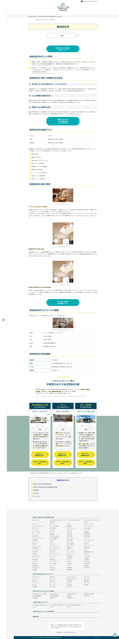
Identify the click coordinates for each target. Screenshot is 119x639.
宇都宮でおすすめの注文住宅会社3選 (90, 1)
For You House (36, 567)
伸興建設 (69, 526)
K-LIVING (35, 561)
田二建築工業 (87, 536)
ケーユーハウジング (72, 528)
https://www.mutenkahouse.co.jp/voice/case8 (48, 73)
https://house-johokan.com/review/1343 (45, 65)
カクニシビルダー (37, 555)
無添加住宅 (87, 547)
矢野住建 (87, 559)
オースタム (36, 530)
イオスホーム (36, 578)
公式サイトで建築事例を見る (39, 454)
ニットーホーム (88, 530)
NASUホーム (53, 551)
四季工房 (52, 576)
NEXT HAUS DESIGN (55, 536)
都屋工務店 (70, 569)
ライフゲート (87, 538)
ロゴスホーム (53, 524)
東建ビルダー (70, 547)
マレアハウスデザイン (89, 524)
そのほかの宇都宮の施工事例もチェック (63, 302)
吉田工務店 (87, 563)
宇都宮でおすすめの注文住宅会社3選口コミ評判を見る (63, 121)
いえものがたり (54, 549)
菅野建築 (87, 532)
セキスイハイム (54, 584)
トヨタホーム (53, 543)
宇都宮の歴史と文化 (54, 593)
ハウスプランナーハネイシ (39, 538)
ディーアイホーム (71, 538)
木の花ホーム (87, 561)
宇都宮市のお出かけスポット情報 (40, 593)
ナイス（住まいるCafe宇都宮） (74, 520)
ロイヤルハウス (71, 541)
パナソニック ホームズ (89, 539)
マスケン (87, 553)
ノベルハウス (36, 524)
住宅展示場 (36, 597)
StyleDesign (53, 539)
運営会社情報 (35, 616)
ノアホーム (53, 565)
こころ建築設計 (71, 543)
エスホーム (53, 557)
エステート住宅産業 (54, 526)
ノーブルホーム (54, 578)
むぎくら (69, 559)
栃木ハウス (36, 563)
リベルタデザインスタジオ (56, 547)
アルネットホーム (71, 553)
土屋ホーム (36, 580)
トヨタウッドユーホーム (55, 553)
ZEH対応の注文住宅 (71, 593)
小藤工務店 (70, 536)
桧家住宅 (87, 584)
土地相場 (69, 595)
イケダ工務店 (53, 563)
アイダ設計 (53, 586)
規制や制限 (53, 597)
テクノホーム (70, 565)
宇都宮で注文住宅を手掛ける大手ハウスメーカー (43, 574)
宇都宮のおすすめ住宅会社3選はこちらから (63, 49)
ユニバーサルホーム (37, 545)
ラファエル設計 (36, 532)
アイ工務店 (87, 578)
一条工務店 (70, 580)
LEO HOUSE (87, 567)
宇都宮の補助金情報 (54, 595)
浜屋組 (35, 553)
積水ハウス (53, 580)
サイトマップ (96, 637)
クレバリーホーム (71, 549)
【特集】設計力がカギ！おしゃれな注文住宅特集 (43, 611)
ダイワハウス (87, 582)
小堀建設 (87, 557)
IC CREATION (87, 555)
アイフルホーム (36, 582)
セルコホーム (70, 545)
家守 (86, 549)
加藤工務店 (70, 567)
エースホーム (87, 576)
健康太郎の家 (87, 534)
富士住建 (69, 584)
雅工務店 (87, 565)
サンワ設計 (36, 551)
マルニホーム (36, 541)
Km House (53, 567)
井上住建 (69, 532)
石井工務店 (36, 536)
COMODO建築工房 (54, 538)
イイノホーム (36, 496)
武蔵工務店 (36, 565)
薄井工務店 (70, 557)
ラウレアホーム (36, 557)
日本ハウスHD (36, 576)
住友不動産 (36, 490)
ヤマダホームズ (36, 549)
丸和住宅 (69, 555)
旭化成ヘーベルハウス (72, 578)
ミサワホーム (53, 582)
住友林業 (87, 580)
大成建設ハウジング (37, 547)
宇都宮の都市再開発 (37, 595)
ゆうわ (69, 524)
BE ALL (35, 543)
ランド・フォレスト (37, 534)
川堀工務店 (36, 539)
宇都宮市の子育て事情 (89, 593)
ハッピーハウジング (54, 561)
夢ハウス (87, 543)
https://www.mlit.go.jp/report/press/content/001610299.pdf (75, 396)
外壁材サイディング (72, 597)
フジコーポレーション (89, 545)
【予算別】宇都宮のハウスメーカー (40, 602)
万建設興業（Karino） (89, 551)
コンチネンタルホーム (72, 576)
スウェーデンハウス (54, 545)
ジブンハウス (87, 541)
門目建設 (35, 569)
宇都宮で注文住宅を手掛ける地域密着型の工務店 (45, 487)
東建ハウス (70, 561)
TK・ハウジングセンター (90, 526)
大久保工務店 (53, 528)
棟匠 (52, 541)
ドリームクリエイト (72, 551)
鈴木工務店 (70, 534)
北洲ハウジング (36, 520)
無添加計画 (53, 559)
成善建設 (52, 534)
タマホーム (36, 584)
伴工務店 (69, 563)
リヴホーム (53, 532)
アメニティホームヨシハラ (39, 526)
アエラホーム (70, 586)
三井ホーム (70, 582)
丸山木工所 (36, 493)
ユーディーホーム (54, 555)
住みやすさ (87, 595)
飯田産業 (35, 586)
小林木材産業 (87, 528)
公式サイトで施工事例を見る (39, 462)
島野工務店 (53, 569)
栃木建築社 (36, 559)
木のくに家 (70, 530)
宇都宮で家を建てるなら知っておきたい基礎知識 (43, 591)
